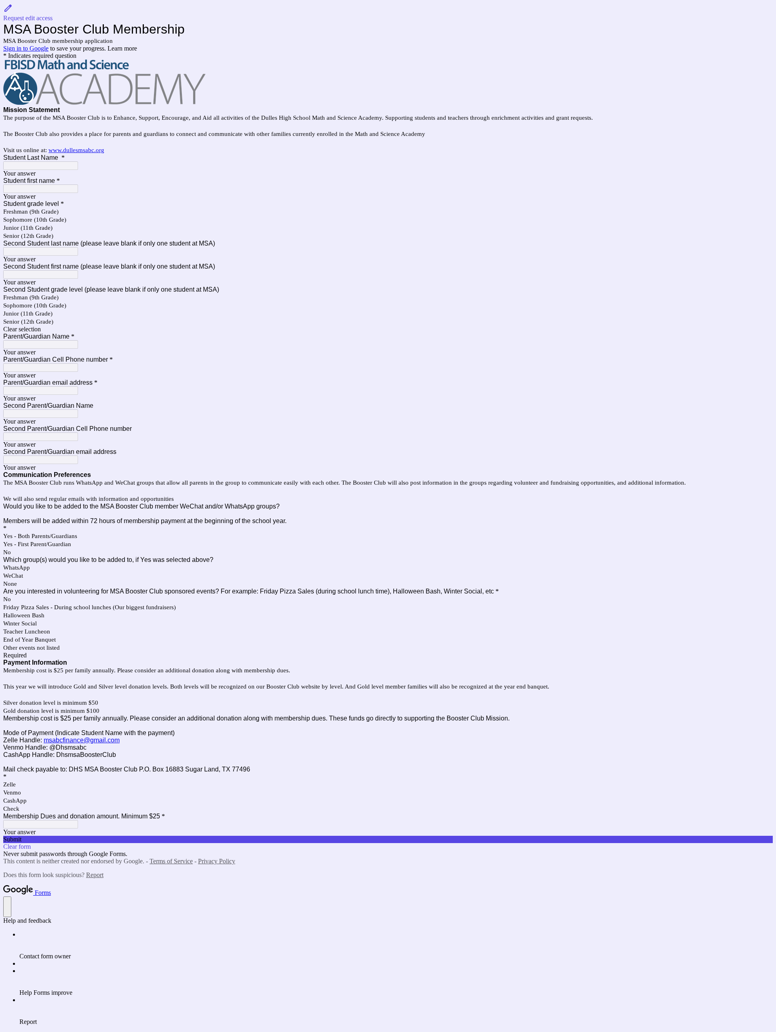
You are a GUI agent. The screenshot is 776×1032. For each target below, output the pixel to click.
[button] (388, 12)
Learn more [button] (122, 48)
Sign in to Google (25, 48)
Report (94, 874)
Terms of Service (171, 861)
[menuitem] (396, 945)
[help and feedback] (7, 906)
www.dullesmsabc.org (76, 150)
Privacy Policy (216, 861)
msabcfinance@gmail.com (82, 740)
